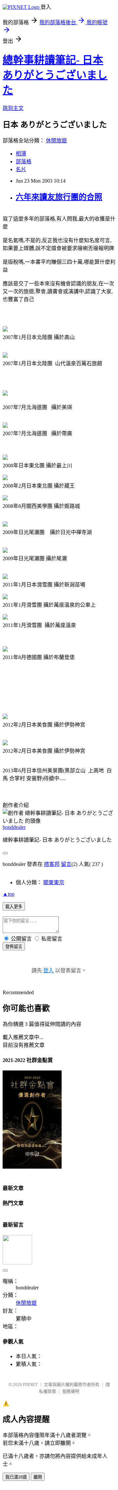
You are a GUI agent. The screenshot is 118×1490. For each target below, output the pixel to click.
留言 (66, 864)
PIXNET (30, 1384)
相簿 (21, 153)
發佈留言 (13, 946)
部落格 (23, 161)
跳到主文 (13, 108)
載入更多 (13, 906)
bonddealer (14, 827)
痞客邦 (52, 864)
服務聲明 (70, 1391)
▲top (8, 894)
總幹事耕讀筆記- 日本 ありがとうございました (55, 75)
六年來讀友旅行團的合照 (59, 197)
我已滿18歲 (16, 1477)
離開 (37, 1477)
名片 (21, 169)
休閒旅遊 (56, 140)
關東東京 (53, 882)
